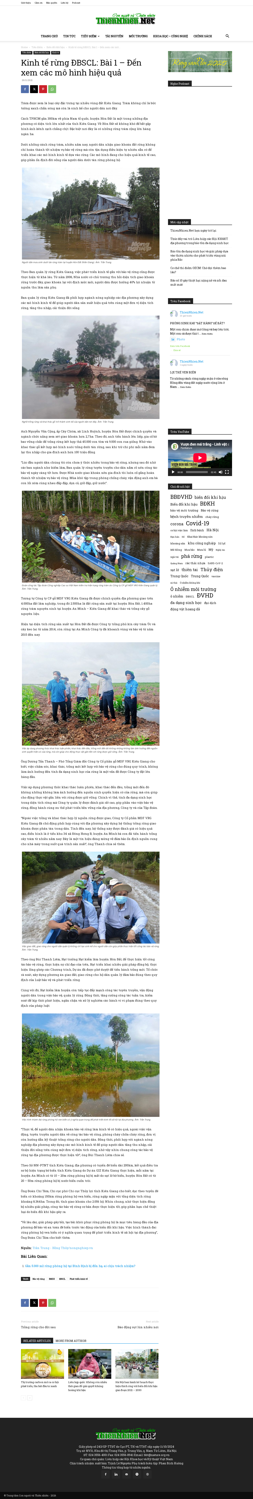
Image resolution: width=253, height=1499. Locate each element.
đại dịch (210, 603)
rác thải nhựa (195, 563)
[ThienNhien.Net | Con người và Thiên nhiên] (126, 19)
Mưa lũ (201, 550)
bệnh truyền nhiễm (186, 516)
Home (24, 47)
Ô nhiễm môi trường (193, 589)
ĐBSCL (62, 1278)
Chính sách (203, 36)
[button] (227, 36)
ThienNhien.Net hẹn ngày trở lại (193, 230)
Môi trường (138, 36)
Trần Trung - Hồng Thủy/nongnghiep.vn (63, 1248)
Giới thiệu (26, 2)
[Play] (173, 472)
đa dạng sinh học (186, 603)
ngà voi (174, 556)
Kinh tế (55, 52)
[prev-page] (23, 1397)
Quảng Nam (176, 563)
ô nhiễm (176, 596)
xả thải (173, 582)
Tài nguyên (114, 36)
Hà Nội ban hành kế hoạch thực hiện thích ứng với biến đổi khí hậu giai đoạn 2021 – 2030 (136, 1386)
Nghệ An (220, 549)
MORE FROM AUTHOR (71, 1341)
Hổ (183, 536)
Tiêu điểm (88, 36)
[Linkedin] (116, 1474)
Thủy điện (211, 569)
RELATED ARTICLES (37, 1341)
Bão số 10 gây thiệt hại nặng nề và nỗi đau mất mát (198, 282)
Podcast (76, 2)
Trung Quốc (200, 576)
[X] (34, 89)
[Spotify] (137, 1474)
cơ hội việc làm (179, 530)
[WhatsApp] (52, 89)
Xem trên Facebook (180, 345)
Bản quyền (51, 2)
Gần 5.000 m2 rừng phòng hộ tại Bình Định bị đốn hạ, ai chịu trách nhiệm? (80, 1266)
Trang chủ (49, 36)
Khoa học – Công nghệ (170, 36)
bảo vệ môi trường (184, 510)
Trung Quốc (179, 576)
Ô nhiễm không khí (190, 582)
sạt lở (174, 570)
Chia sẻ (177, 350)
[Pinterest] (43, 89)
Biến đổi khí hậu (55, 47)
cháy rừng (212, 517)
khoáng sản (177, 543)
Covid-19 (197, 523)
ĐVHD (205, 595)
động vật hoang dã (185, 609)
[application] (200, 458)
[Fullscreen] (227, 472)
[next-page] (29, 1397)
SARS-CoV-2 (215, 563)
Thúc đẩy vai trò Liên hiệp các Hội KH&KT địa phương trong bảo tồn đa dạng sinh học (199, 241)
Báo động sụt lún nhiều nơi (138, 1327)
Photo (181, 339)
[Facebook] (25, 89)
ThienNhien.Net (191, 312)
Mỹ (211, 550)
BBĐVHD (181, 497)
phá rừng (191, 556)
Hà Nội (213, 530)
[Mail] (126, 1474)
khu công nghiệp (202, 543)
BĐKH (52, 1278)
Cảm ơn (38, 2)
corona (176, 524)
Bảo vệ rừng (39, 1278)
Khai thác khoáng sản (199, 536)
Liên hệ (64, 2)
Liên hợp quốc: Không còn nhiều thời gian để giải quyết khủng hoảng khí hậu (87, 1386)
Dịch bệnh (197, 530)
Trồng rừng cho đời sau (38, 1327)
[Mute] (221, 472)
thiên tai (189, 570)
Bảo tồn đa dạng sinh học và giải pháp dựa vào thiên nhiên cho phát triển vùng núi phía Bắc (199, 255)
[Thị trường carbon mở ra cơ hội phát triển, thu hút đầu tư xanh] (42, 1364)
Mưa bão (189, 549)
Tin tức (69, 36)
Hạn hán (174, 536)
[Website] (147, 1474)
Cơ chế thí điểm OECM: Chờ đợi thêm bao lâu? (198, 270)
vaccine (215, 576)
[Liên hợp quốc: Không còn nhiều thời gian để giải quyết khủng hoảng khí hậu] (89, 1364)
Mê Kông (176, 550)
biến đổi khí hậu (210, 497)
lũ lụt (222, 543)
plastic (209, 557)
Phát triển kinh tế (79, 1278)
